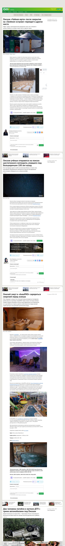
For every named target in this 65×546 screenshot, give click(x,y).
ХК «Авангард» (36, 14)
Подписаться (39, 112)
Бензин (26, 14)
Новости (4, 11)
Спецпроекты (20, 11)
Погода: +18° (53, 9)
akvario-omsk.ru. (15, 440)
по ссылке (26, 430)
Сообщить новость (15, 127)
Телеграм (41, 127)
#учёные (5, 172)
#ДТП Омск (5, 517)
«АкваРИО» (16, 334)
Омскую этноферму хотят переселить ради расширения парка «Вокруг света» (20, 119)
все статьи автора (11, 133)
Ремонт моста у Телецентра (18, 14)
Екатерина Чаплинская (52, 20)
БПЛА (31, 14)
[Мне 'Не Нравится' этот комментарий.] (40, 282)
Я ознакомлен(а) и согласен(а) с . (18, 146)
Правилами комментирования (22, 146)
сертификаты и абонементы (23, 418)
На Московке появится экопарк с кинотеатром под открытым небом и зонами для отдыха (20, 247)
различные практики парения (30, 374)
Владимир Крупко (36, 203)
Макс (35, 127)
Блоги (26, 11)
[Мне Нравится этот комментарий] (38, 282)
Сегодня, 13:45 (12, 282)
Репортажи (15, 11)
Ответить (42, 282)
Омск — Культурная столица (46, 14)
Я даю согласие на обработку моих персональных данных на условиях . (21, 145)
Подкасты (9, 11)
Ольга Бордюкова (51, 162)
